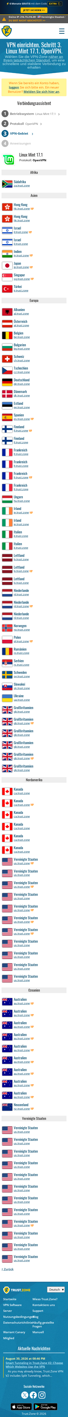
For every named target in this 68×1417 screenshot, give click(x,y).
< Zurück (8, 1269)
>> (27, 20)
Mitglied (8, 1338)
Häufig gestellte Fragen (43, 1324)
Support (37, 1311)
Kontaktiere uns (43, 1305)
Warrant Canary (14, 1332)
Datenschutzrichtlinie (17, 1322)
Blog (35, 1317)
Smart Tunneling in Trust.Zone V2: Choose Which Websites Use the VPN (34, 1364)
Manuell (38, 1332)
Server (7, 1311)
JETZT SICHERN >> (34, 10)
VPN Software (12, 1305)
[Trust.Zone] (7, 31)
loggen (14, 87)
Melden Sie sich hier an (41, 91)
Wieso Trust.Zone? (44, 1299)
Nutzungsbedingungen (17, 1317)
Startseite (9, 1299)
